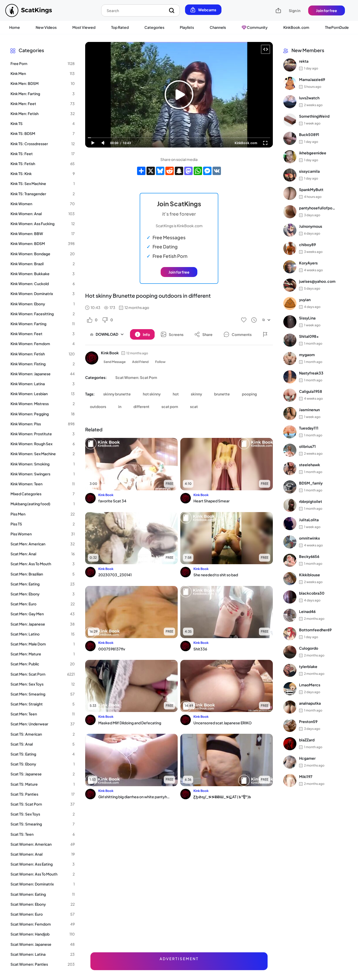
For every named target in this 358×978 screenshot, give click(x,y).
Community (257, 27)
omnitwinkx (309, 538)
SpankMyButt (311, 189)
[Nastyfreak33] (289, 376)
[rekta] (289, 65)
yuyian (305, 299)
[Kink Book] (91, 358)
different (141, 406)
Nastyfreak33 (311, 373)
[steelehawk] (289, 468)
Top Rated (120, 27)
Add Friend (140, 362)
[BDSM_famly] (289, 486)
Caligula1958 (310, 391)
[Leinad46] (289, 615)
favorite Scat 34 (112, 500)
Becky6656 (309, 556)
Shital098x (309, 336)
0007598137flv (111, 648)
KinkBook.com (296, 27)
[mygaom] (289, 358)
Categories (154, 27)
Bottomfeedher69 (315, 630)
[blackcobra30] (289, 597)
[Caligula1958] (289, 395)
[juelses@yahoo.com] (289, 285)
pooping (249, 394)
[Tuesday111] (289, 431)
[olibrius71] (289, 450)
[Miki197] (289, 780)
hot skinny (152, 394)
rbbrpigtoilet (310, 501)
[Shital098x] (289, 340)
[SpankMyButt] (289, 193)
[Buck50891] (289, 138)
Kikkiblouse (309, 575)
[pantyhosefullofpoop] (289, 211)
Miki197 (305, 776)
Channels (218, 27)
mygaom (307, 354)
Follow (160, 362)
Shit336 (200, 648)
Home (14, 27)
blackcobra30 (311, 593)
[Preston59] (289, 725)
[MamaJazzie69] (289, 83)
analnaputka (310, 703)
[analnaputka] (289, 707)
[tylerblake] (289, 670)
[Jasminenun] (289, 413)
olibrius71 (307, 446)
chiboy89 (307, 244)
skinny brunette (117, 394)
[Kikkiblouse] (289, 578)
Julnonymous (310, 226)
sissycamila (309, 171)
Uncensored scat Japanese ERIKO (222, 722)
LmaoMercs (309, 685)
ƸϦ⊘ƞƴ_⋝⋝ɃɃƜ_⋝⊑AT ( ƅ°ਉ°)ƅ (222, 796)
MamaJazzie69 (312, 79)
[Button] (265, 334)
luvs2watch (309, 98)
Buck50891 (309, 134)
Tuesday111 (308, 428)
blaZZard (306, 740)
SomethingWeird (314, 116)
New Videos (46, 27)
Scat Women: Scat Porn (136, 377)
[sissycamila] (289, 175)
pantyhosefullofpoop (317, 208)
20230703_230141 (115, 574)
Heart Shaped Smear (211, 500)
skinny (196, 394)
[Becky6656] (289, 560)
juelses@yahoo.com (317, 281)
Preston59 (308, 721)
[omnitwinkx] (289, 541)
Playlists (187, 27)
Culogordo (308, 648)
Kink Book (110, 352)
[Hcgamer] (289, 762)
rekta (303, 61)
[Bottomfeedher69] (289, 633)
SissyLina (307, 318)
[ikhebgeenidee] (289, 156)
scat (194, 406)
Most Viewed (83, 27)
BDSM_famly (311, 483)
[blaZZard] (289, 743)
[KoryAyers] (289, 266)
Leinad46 (307, 611)
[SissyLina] (289, 321)
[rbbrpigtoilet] (289, 505)
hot (176, 394)
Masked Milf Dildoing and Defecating (129, 722)
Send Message (115, 362)
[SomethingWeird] (289, 120)
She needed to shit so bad (215, 574)
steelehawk (309, 465)
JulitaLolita (309, 520)
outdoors (98, 406)
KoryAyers (308, 263)
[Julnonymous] (289, 230)
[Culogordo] (289, 652)
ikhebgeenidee (312, 153)
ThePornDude (337, 27)
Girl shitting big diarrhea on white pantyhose (134, 796)
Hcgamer (307, 758)
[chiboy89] (289, 248)
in (119, 406)
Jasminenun (309, 410)
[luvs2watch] (289, 101)
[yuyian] (289, 303)
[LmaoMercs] (289, 688)
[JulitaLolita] (289, 523)
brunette (222, 394)
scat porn (169, 406)
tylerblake (308, 666)
